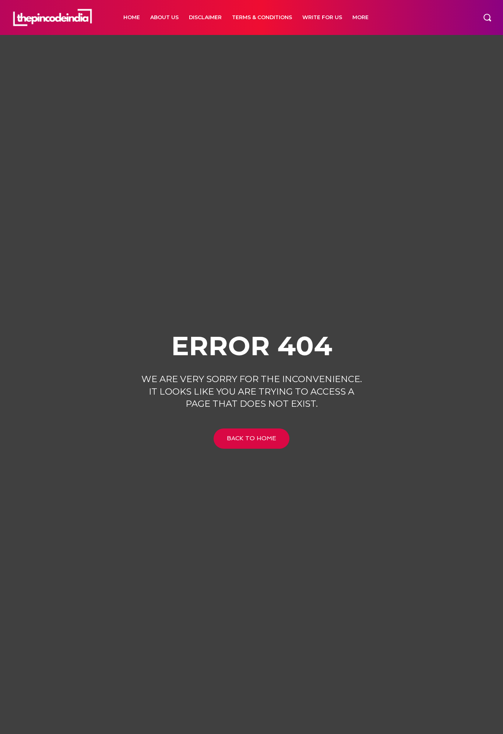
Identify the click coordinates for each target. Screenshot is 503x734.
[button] (487, 17)
